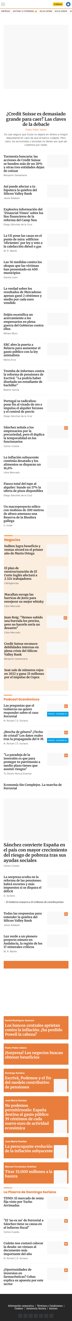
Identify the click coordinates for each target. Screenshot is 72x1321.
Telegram (46, 1316)
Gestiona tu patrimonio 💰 (25, 11)
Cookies (19, 1308)
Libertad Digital (36, 1299)
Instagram (31, 1316)
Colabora (58, 4)
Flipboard (41, 1316)
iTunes (51, 1316)
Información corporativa (21, 1305)
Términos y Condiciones (50, 1305)
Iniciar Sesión (68, 4)
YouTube (36, 1316)
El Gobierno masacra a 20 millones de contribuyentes (35, 902)
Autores (53, 1308)
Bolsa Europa (61, 11)
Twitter (25, 1316)
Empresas (5, 11)
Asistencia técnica (36, 1308)
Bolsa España (46, 11)
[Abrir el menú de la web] (4, 4)
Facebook (20, 1316)
